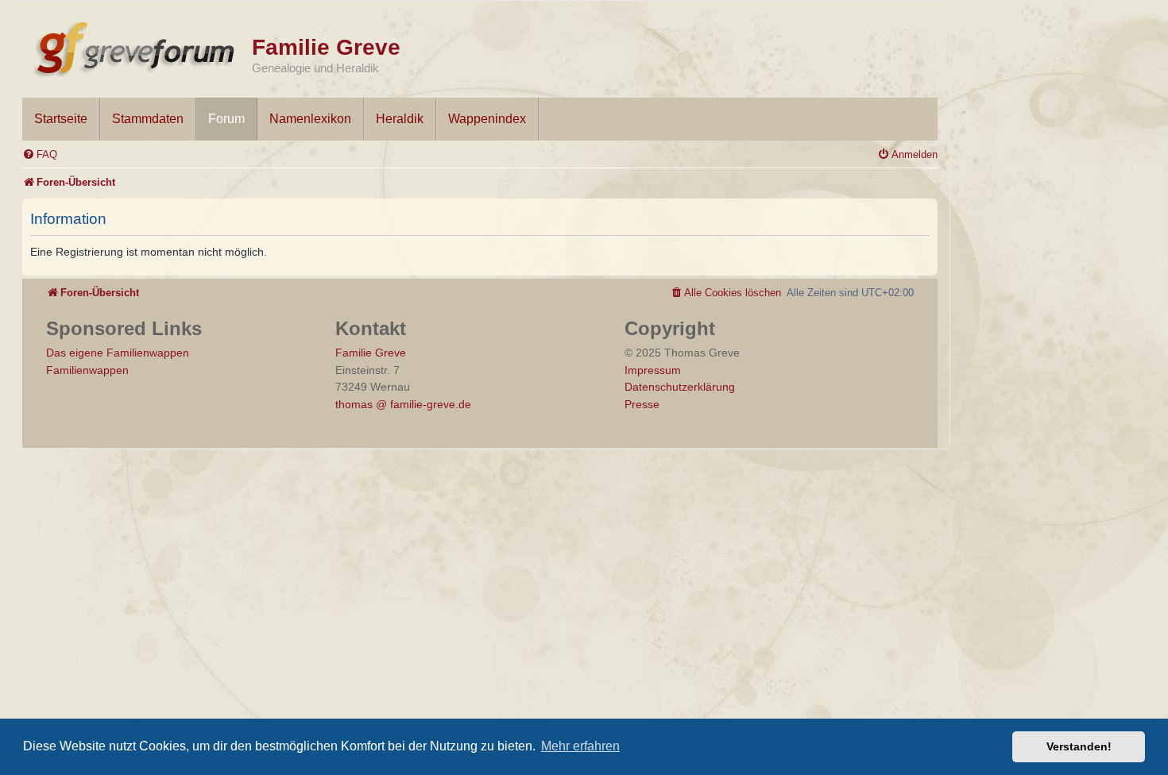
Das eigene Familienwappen (117, 352)
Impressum (653, 370)
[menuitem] (39, 154)
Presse (642, 404)
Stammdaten (148, 118)
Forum (226, 118)
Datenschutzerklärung (680, 386)
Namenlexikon (310, 118)
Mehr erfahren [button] (580, 746)
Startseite (60, 118)
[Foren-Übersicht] (137, 46)
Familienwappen (87, 370)
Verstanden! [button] (1079, 746)
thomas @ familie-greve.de (403, 404)
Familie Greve (326, 47)
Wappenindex (487, 118)
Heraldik (399, 118)
